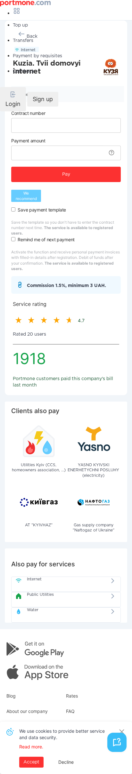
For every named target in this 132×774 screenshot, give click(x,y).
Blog (11, 695)
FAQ (70, 711)
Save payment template (42, 209)
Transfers (23, 41)
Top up (20, 25)
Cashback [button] (23, 71)
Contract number (28, 113)
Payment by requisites (37, 56)
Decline (66, 762)
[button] (13, 99)
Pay (66, 174)
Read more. (31, 746)
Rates (72, 695)
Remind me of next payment (46, 239)
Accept (31, 762)
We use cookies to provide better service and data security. (62, 734)
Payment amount (28, 140)
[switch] (13, 209)
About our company (27, 711)
